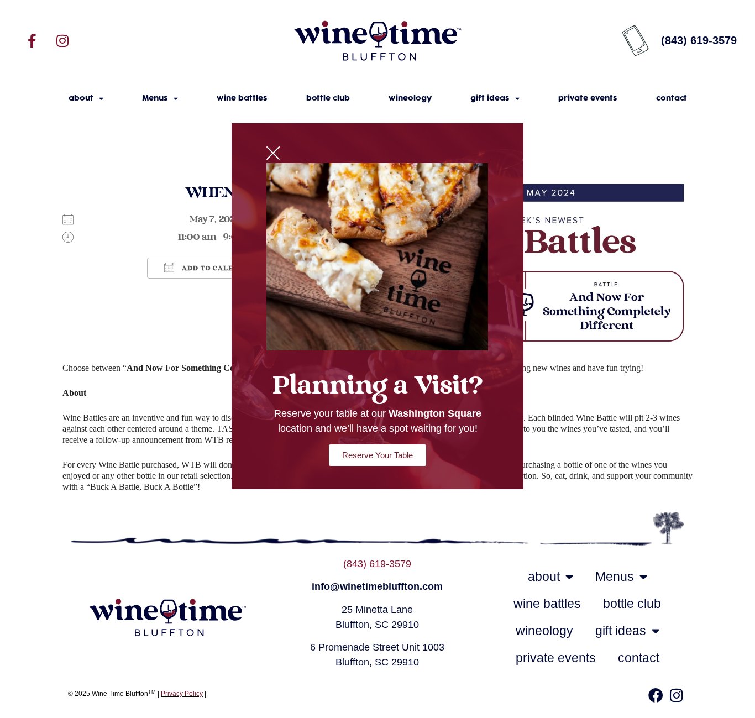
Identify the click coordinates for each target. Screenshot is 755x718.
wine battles (242, 98)
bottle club (328, 98)
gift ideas (490, 98)
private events (587, 98)
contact (671, 98)
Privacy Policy (182, 694)
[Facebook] (655, 695)
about (81, 98)
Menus (155, 98)
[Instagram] (62, 40)
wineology (410, 98)
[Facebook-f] (32, 40)
